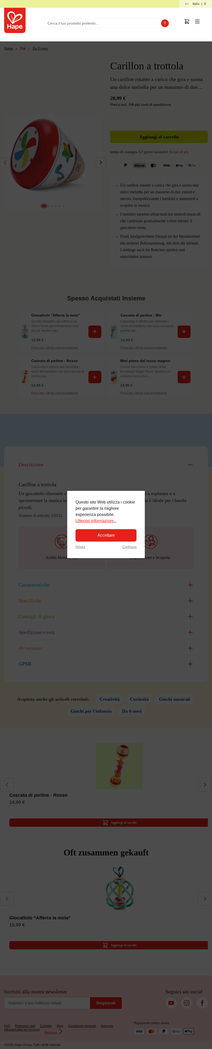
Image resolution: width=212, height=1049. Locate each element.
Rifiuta (80, 547)
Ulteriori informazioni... (96, 521)
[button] (195, 4)
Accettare (106, 535)
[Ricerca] (165, 23)
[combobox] (102, 23)
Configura (129, 547)
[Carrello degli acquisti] (187, 21)
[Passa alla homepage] (15, 20)
